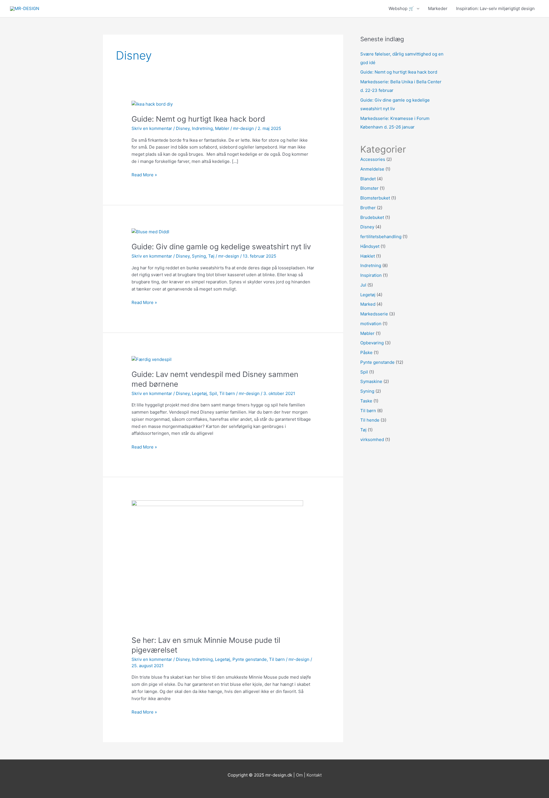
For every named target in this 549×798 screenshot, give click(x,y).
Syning (199, 256)
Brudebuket (372, 217)
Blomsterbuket (375, 198)
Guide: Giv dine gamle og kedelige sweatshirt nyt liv (221, 246)
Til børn (227, 393)
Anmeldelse (372, 169)
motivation (370, 323)
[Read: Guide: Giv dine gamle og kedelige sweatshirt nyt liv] (150, 231)
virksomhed (372, 439)
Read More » (144, 174)
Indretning (202, 128)
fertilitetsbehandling (380, 236)
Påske (366, 352)
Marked (367, 304)
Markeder (437, 8)
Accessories (372, 159)
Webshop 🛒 (401, 8)
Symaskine (371, 381)
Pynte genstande (249, 659)
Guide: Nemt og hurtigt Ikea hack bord (198, 118)
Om (299, 775)
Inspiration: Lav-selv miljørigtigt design (495, 8)
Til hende (369, 420)
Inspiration (371, 275)
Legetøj (199, 393)
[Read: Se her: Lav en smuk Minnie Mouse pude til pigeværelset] (217, 564)
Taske (366, 401)
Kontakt (314, 775)
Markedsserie (374, 314)
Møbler (222, 128)
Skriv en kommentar (152, 128)
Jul (363, 285)
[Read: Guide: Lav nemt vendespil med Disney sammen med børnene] (152, 359)
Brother (368, 207)
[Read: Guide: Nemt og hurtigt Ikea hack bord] (152, 103)
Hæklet (367, 256)
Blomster (369, 188)
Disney (183, 128)
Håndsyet (369, 246)
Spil (213, 393)
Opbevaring (372, 342)
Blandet (368, 178)
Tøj (211, 256)
